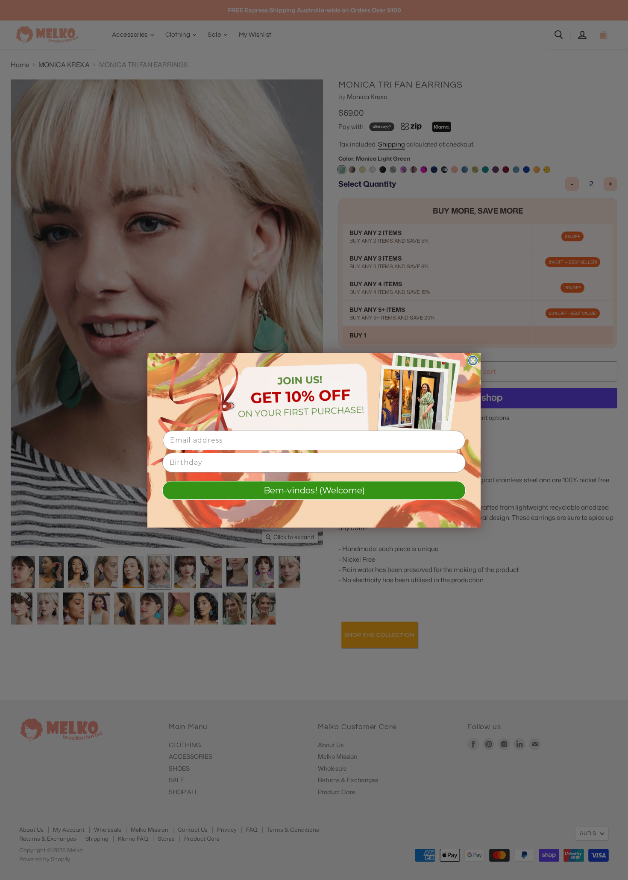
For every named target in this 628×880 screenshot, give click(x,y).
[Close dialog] (473, 360)
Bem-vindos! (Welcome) (314, 490)
